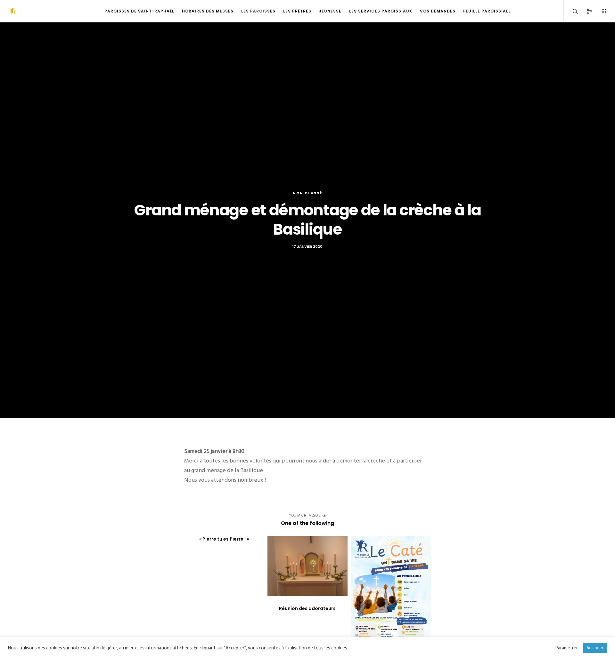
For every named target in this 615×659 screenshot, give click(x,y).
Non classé (308, 193)
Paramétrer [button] (566, 648)
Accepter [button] (594, 647)
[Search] (571, 11)
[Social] (585, 11)
